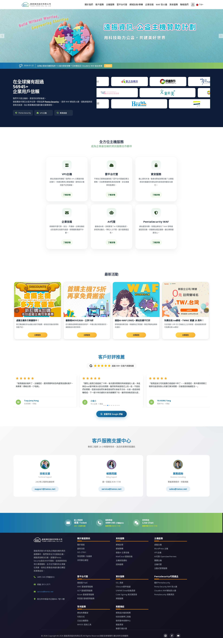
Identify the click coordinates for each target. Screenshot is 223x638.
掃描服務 (119, 598)
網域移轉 (119, 548)
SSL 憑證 (119, 582)
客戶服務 (99, 4)
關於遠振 (81, 544)
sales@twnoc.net (178, 489)
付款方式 (81, 616)
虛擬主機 (158, 544)
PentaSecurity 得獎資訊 (164, 594)
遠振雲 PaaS (82, 582)
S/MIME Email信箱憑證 (125, 590)
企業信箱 (149, 4)
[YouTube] (178, 635)
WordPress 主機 (161, 548)
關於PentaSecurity (162, 582)
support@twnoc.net (45, 489)
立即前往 (37, 335)
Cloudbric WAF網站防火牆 (165, 590)
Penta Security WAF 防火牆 (165, 586)
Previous (2, 36)
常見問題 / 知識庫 (84, 556)
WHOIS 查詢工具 (84, 624)
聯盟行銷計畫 (121, 628)
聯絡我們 (184, 4)
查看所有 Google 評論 (113, 414)
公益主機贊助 (82, 620)
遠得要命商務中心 (123, 620)
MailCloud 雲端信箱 (124, 556)
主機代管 (158, 564)
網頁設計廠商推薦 (123, 612)
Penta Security (52, 101)
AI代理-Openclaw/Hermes (165, 556)
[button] (104, 405)
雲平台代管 (122, 4)
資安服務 (173, 4)
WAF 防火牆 (161, 4)
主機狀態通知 (121, 560)
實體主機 (158, 560)
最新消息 (81, 548)
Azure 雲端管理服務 (85, 594)
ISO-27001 (81, 552)
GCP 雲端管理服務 (84, 590)
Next (221, 36)
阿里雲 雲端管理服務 (85, 598)
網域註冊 (119, 544)
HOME (36, 4)
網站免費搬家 (82, 612)
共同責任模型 (82, 560)
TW (200, 4)
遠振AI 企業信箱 (122, 552)
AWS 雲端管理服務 (85, 586)
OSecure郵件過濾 (123, 586)
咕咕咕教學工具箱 (123, 616)
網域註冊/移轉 (136, 4)
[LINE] (165, 635)
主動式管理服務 (160, 568)
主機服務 (110, 4)
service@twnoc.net (111, 489)
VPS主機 (157, 552)
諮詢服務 (119, 564)
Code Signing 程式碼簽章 (126, 594)
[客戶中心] (193, 5)
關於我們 (89, 4)
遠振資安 (119, 624)
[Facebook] (172, 635)
